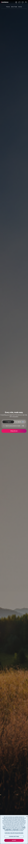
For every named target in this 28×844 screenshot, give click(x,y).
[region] (14, 829)
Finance (8, 6)
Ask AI (19, 421)
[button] (16, 2)
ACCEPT (14, 840)
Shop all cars (14, 431)
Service (20, 6)
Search (9, 421)
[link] (4, 1)
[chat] (19, 2)
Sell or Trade (14, 6)
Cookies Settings (14, 836)
